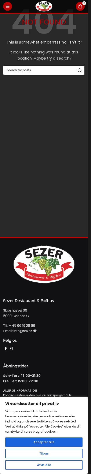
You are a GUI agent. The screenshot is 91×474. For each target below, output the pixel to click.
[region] (44, 435)
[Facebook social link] (5, 348)
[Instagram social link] (11, 348)
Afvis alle (44, 465)
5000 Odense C (16, 315)
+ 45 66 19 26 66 (22, 325)
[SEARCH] (80, 70)
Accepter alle (43, 442)
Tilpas (44, 453)
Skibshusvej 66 (15, 310)
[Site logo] (44, 6)
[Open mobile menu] (7, 6)
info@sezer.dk (25, 330)
